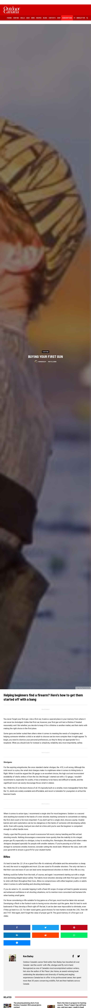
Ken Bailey (42, 361)
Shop (58, 18)
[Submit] (45, 935)
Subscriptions (67, 18)
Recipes (38, 18)
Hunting (16, 18)
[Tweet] (45, 927)
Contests (52, 18)
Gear (28, 18)
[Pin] (74, 927)
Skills (22, 18)
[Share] (17, 927)
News (33, 18)
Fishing (9, 18)
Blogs (45, 18)
